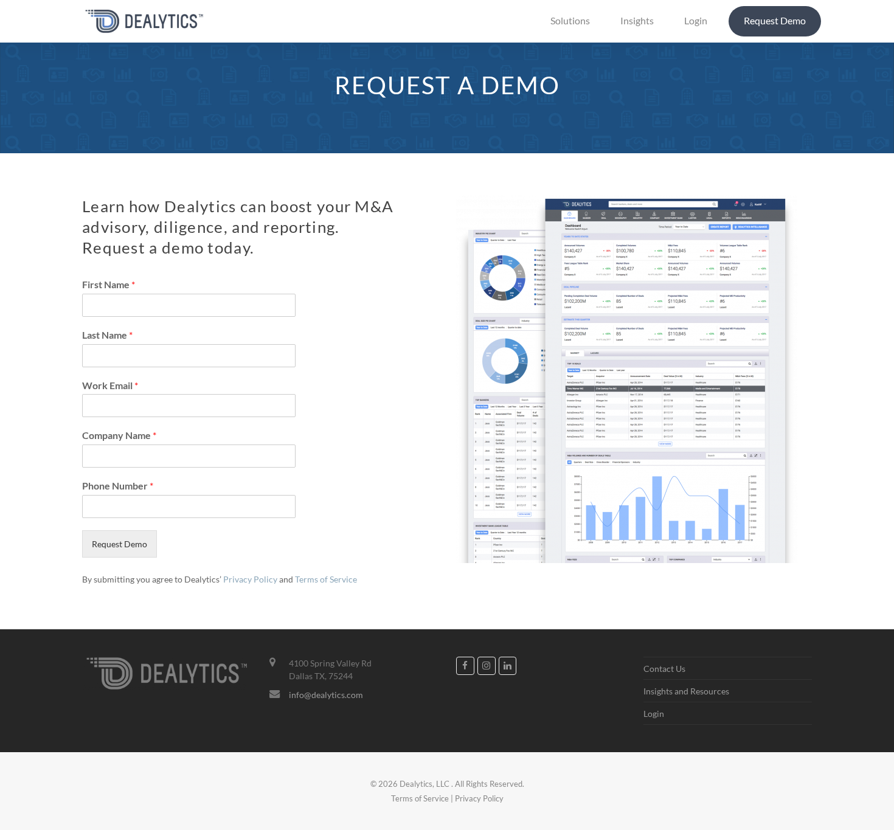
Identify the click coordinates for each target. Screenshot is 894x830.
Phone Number (117, 485)
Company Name (119, 435)
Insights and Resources (686, 691)
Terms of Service (326, 579)
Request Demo (119, 544)
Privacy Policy (250, 579)
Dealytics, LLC (424, 784)
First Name (108, 284)
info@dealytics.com (326, 695)
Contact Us (664, 668)
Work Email (110, 385)
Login (653, 713)
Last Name (107, 335)
